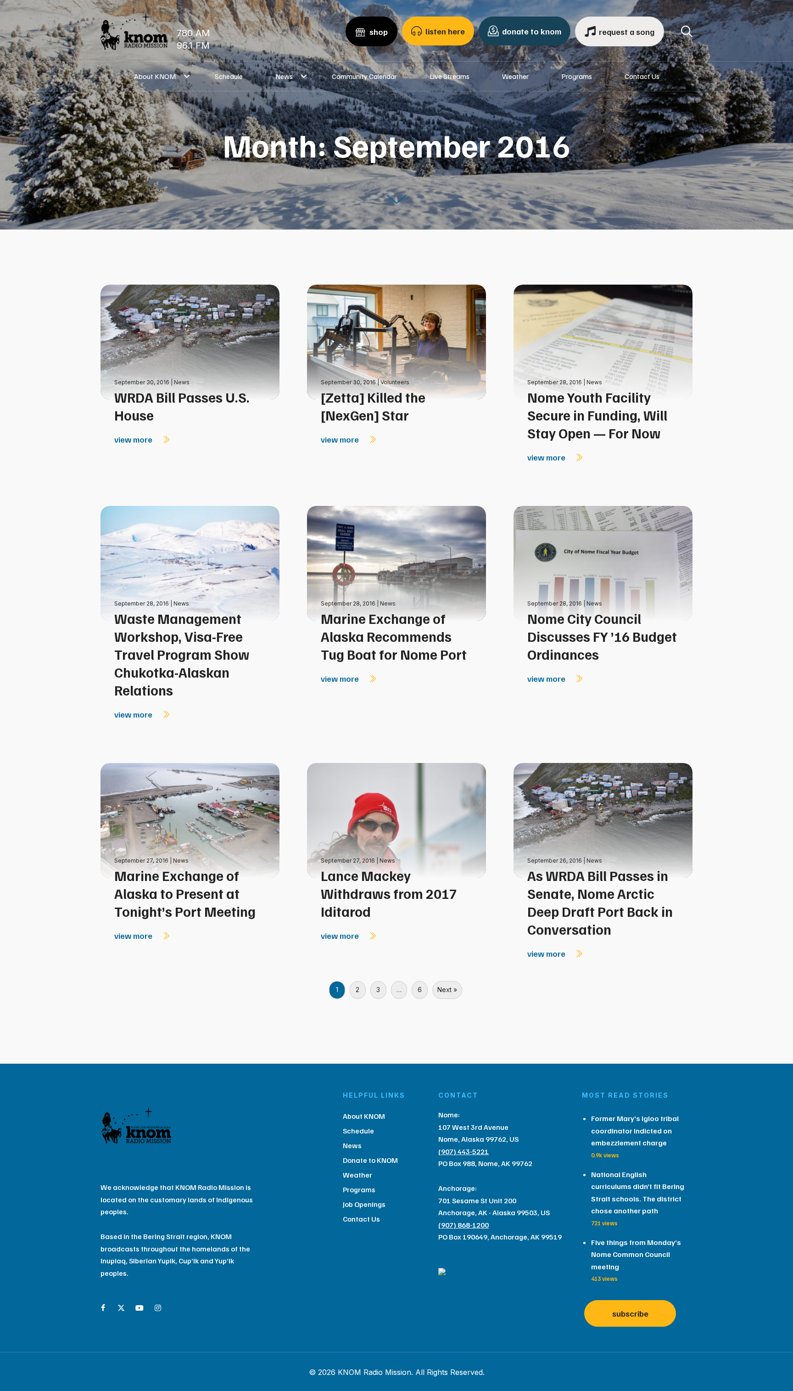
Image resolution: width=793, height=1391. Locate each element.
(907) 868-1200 (463, 1224)
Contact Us (642, 76)
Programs (576, 76)
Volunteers (394, 382)
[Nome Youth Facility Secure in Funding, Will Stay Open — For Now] (603, 341)
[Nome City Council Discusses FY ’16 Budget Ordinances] (603, 562)
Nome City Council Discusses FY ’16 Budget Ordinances (602, 636)
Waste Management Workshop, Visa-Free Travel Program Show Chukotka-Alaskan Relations (182, 654)
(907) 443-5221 (463, 1151)
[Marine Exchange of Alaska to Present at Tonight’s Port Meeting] (190, 819)
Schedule (229, 76)
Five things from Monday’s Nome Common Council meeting (636, 1254)
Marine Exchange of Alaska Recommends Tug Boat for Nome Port (394, 636)
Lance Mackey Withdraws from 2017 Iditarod (389, 893)
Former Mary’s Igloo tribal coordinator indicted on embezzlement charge (635, 1130)
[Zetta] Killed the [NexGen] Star (373, 406)
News (284, 76)
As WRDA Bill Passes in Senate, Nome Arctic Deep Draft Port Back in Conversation (600, 902)
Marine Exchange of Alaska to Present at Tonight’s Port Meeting (185, 893)
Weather (515, 76)
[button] (187, 76)
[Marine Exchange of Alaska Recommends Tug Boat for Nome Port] (396, 562)
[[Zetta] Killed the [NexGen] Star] (396, 341)
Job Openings (364, 1204)
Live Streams (449, 76)
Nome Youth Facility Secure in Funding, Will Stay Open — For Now (597, 415)
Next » (447, 989)
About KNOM (155, 76)
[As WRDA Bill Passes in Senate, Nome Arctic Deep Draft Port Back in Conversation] (603, 819)
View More (134, 439)
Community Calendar (364, 76)
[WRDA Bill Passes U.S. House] (190, 341)
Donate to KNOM (370, 1160)
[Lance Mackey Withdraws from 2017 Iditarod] (396, 819)
